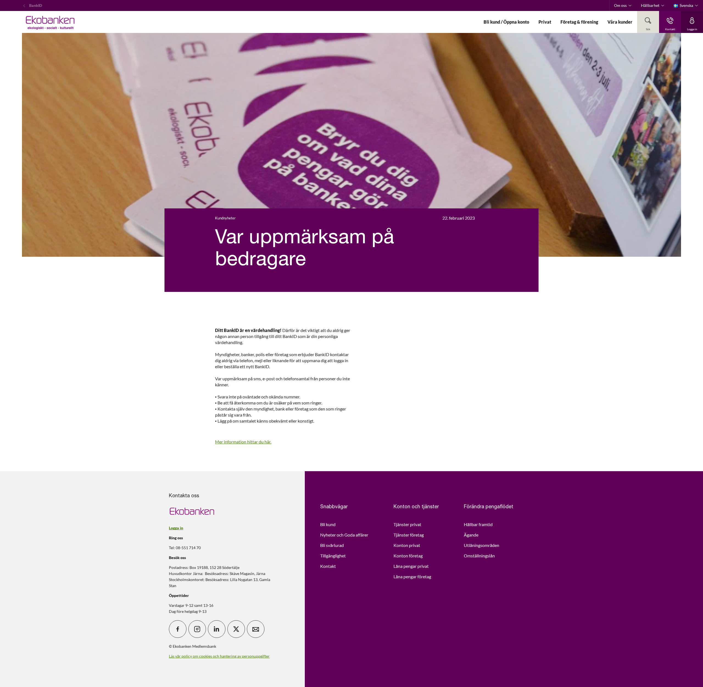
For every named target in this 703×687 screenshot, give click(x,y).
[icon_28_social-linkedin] (216, 629)
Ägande (471, 534)
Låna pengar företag (412, 576)
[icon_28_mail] (255, 629)
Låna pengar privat (411, 566)
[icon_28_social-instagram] (197, 629)
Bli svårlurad (332, 545)
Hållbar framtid (478, 524)
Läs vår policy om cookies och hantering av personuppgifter (219, 656)
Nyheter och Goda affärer (344, 534)
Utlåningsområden (481, 545)
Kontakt (328, 566)
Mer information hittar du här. (243, 441)
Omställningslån (479, 555)
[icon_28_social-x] (236, 629)
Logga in (176, 528)
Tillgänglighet (333, 555)
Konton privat (407, 545)
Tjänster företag (409, 534)
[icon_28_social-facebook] (177, 629)
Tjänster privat (407, 524)
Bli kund (328, 524)
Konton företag (408, 555)
